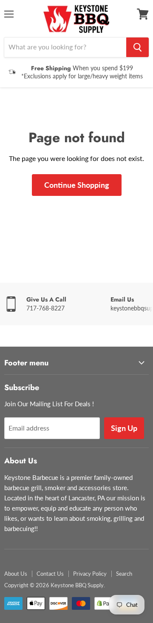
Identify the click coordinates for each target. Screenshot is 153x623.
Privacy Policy (90, 573)
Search (124, 573)
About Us (15, 573)
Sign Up (124, 428)
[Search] (137, 47)
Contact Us (50, 573)
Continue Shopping (76, 184)
